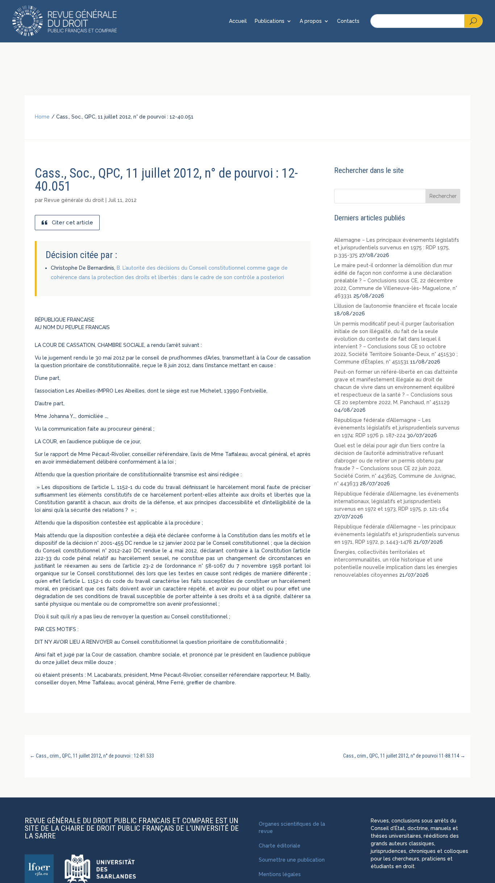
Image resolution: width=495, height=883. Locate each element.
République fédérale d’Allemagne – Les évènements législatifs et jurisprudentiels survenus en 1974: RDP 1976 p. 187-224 (396, 427)
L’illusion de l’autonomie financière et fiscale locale (395, 306)
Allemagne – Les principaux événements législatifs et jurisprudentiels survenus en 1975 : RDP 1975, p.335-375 (396, 247)
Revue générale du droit (74, 200)
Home (42, 117)
